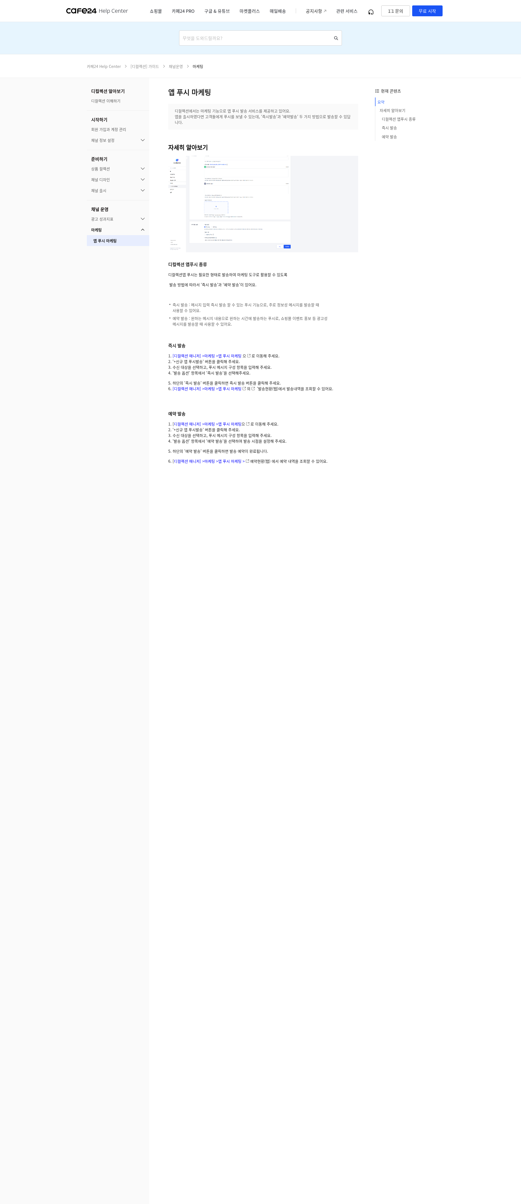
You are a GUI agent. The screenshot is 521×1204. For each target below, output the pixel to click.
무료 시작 (427, 11)
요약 (381, 102)
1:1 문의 (395, 11)
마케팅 (96, 229)
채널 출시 (98, 190)
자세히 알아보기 (392, 110)
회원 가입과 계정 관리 (108, 129)
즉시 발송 (390, 128)
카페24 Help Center (104, 66)
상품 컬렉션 (100, 168)
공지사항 (314, 11)
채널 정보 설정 (103, 140)
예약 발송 (390, 136)
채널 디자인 (100, 179)
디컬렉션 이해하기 (105, 100)
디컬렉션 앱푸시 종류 (399, 119)
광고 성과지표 (102, 219)
